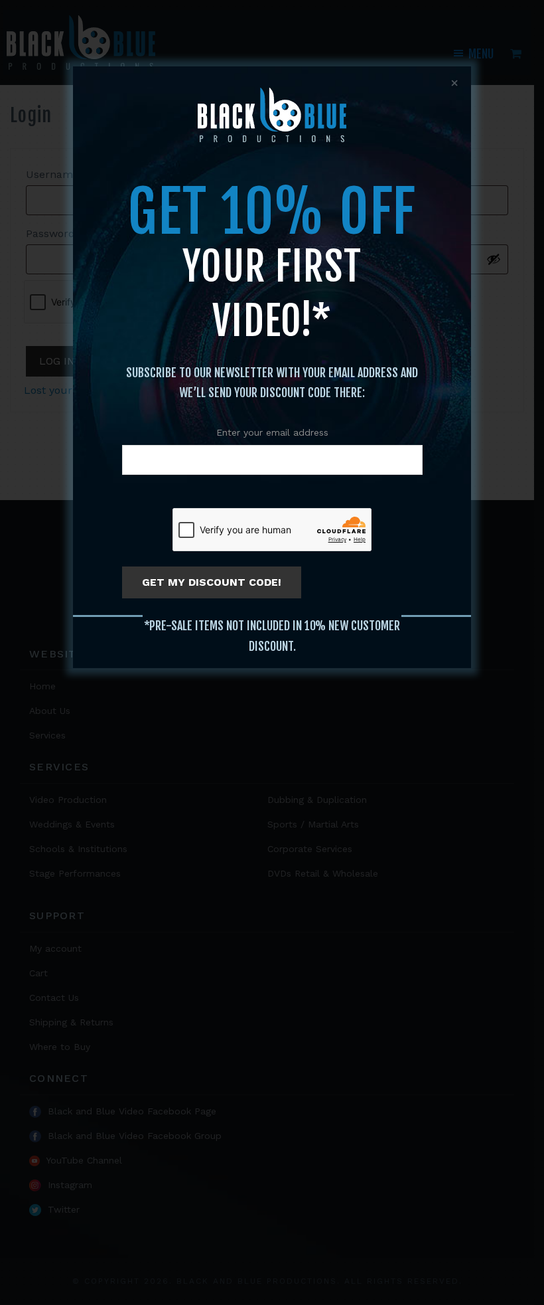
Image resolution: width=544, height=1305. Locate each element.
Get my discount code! (211, 582)
